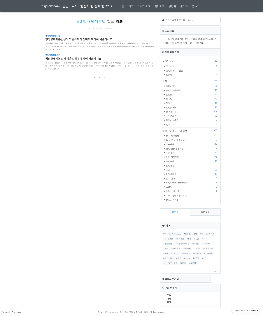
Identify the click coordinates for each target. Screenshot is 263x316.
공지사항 (191, 66)
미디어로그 (144, 6)
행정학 (191, 103)
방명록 (172, 6)
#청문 (189, 239)
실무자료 (191, 124)
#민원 (165, 248)
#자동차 (196, 258)
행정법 (191, 99)
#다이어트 (197, 253)
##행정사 (187, 248)
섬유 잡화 (191, 178)
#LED (204, 239)
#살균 (196, 239)
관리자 (184, 6)
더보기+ (216, 271)
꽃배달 (191, 187)
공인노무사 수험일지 (191, 70)
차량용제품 (191, 174)
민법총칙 (191, 94)
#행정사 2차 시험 (207, 234)
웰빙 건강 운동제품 (191, 148)
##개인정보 (168, 239)
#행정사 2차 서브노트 (172, 234)
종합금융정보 (191, 199)
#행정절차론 (208, 248)
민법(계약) (191, 107)
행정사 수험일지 (191, 90)
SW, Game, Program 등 (191, 182)
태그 (131, 6)
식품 (191, 170)
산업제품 (191, 165)
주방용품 (191, 161)
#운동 (178, 258)
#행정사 (196, 248)
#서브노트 (206, 244)
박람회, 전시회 (191, 191)
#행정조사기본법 (191, 234)
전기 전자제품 (191, 157)
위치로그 (159, 6)
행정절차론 (191, 111)
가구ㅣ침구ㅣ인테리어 (191, 195)
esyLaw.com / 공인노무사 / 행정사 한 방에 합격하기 (78, 6)
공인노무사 (189, 61)
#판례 (165, 253)
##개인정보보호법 (182, 244)
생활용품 (191, 144)
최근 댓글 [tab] (205, 212)
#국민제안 (175, 253)
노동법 (191, 74)
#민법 (204, 258)
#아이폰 (195, 244)
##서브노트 (175, 248)
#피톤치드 (193, 263)
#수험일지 (186, 253)
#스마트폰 (180, 239)
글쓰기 (195, 6)
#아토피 (187, 258)
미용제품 (191, 152)
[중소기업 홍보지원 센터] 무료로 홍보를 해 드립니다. (191, 38)
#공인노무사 (168, 258)
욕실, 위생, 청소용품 (191, 140)
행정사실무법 (191, 120)
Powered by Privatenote (11, 312)
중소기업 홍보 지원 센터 (189, 130)
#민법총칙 (167, 244)
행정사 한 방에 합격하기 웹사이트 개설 (184, 42)
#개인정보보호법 (170, 263)
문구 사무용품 (191, 135)
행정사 (189, 80)
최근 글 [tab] (175, 212)
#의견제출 (208, 253)
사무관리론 (191, 116)
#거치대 (183, 263)
